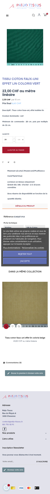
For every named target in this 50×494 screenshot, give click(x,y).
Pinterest (14, 162)
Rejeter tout (25, 254)
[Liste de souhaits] (12, 326)
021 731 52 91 (8, 424)
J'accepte (25, 261)
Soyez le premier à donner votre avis (25, 373)
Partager (2, 162)
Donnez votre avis (13, 470)
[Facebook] (4, 429)
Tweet (8, 162)
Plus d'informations (11, 247)
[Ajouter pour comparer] (19, 326)
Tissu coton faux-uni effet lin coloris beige (25, 338)
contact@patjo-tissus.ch (12, 422)
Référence (8, 217)
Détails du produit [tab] (25, 206)
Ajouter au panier (16, 150)
